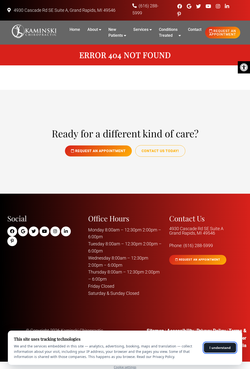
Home (75, 29)
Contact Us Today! (160, 151)
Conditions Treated (168, 32)
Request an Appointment (222, 32)
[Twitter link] (199, 6)
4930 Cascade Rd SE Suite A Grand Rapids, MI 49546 (196, 230)
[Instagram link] (218, 6)
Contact (194, 29)
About (92, 29)
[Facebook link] (180, 6)
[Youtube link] (209, 6)
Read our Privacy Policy (155, 356)
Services (140, 29)
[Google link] (189, 6)
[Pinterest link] (179, 14)
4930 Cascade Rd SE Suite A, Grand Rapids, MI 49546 (64, 10)
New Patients (115, 32)
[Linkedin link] (227, 6)
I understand (220, 348)
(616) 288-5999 (198, 245)
